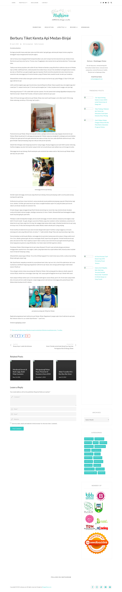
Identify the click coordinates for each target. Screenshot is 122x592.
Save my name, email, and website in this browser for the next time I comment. (34, 423)
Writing (100, 472)
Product (87, 465)
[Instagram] (108, 2)
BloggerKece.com (46, 587)
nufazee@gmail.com (97, 79)
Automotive (98, 438)
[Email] (110, 587)
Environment (99, 446)
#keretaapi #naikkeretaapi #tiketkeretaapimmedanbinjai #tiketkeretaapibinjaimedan (34, 330)
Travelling (59, 330)
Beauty (87, 442)
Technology (88, 468)
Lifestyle (87, 461)
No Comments (40, 44)
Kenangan (97, 457)
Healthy (87, 457)
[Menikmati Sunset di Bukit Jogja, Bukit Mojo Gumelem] (20, 370)
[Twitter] (103, 2)
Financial (87, 453)
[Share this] (17, 335)
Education (88, 446)
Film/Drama (95, 450)
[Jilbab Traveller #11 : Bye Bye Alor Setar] (66, 370)
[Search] (111, 2)
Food (96, 453)
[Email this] (12, 335)
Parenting (97, 461)
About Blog (88, 438)
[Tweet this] (22, 335)
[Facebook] (101, 2)
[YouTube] (106, 2)
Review (96, 465)
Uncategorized (29, 44)
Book (94, 442)
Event (86, 450)
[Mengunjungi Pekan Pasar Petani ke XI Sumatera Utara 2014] (43, 370)
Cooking (102, 442)
